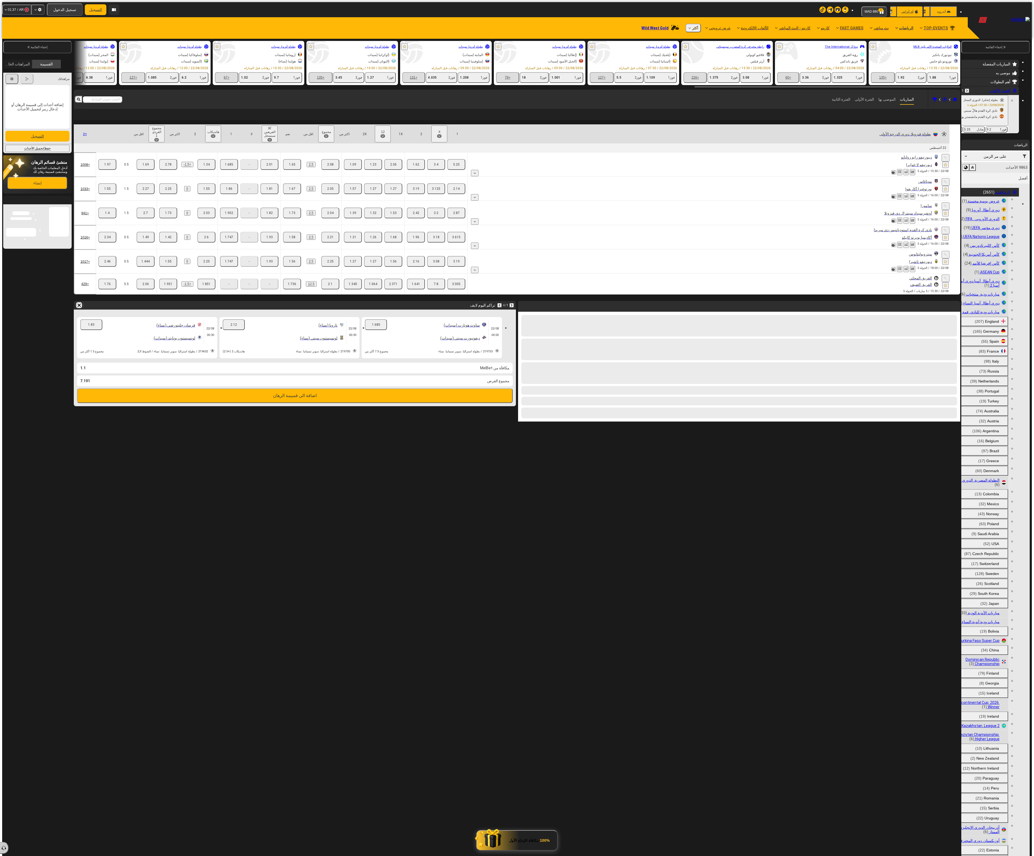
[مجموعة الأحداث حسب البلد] (965, 167)
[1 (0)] (206, 197)
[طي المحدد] (972, 167)
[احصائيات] (912, 181)
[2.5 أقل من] (292, 173)
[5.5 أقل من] (107, 292)
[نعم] (269, 173)
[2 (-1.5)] (168, 173)
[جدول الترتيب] (899, 181)
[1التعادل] (393, 173)
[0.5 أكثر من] (146, 173)
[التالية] (499, 314)
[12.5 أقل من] (292, 292)
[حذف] (79, 314)
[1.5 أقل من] (107, 197)
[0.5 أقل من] (107, 173)
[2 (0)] (168, 197)
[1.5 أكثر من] (146, 197)
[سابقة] (967, 91)
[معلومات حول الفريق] (894, 181)
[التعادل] (436, 173)
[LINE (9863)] (955, 99)
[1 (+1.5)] (206, 173)
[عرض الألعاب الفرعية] (474, 181)
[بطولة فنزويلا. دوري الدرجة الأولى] (934, 99)
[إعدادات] (38, 10)
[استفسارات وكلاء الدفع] (114, 9)
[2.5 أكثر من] (330, 173)
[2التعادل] (353, 173)
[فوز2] (416, 173)
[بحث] (78, 99)
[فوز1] (456, 173)
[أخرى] (94, 119)
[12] (373, 173)
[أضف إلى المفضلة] (873, 46)
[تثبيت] (945, 166)
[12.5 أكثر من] (330, 292)
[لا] (229, 173)
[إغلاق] (7, 256)
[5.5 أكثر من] (146, 292)
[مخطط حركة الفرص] (906, 181)
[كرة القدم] (944, 99)
